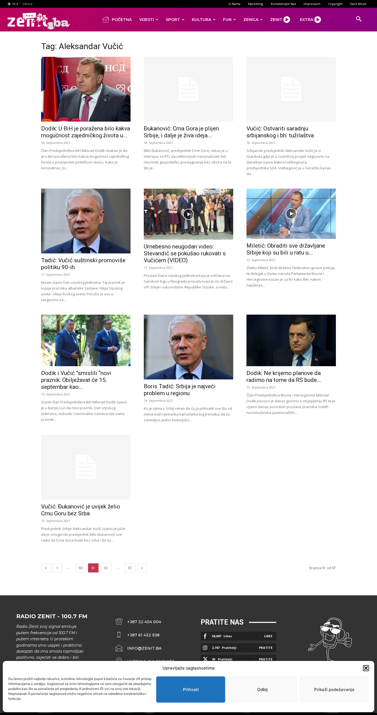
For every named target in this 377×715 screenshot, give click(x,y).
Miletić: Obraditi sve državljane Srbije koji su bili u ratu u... (285, 249)
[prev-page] (46, 567)
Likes (268, 636)
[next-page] (142, 567)
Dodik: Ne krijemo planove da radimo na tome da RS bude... (283, 376)
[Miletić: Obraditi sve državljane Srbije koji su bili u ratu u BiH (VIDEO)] (291, 214)
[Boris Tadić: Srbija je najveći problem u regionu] (188, 347)
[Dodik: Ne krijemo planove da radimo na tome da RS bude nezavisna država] (291, 340)
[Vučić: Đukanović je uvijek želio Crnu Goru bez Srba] (86, 467)
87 (130, 568)
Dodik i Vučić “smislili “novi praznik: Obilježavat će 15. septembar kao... (76, 380)
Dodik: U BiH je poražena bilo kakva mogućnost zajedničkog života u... (85, 132)
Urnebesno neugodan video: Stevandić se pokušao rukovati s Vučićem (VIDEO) (185, 253)
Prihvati (191, 689)
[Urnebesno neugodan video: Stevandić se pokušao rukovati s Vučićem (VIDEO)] (188, 214)
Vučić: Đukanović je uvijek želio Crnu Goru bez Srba (80, 510)
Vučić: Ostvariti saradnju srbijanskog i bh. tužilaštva (280, 132)
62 (106, 568)
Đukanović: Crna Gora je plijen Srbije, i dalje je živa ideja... (181, 132)
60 (81, 568)
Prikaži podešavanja (334, 689)
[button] (366, 668)
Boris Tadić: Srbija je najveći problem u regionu (180, 390)
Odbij (262, 689)
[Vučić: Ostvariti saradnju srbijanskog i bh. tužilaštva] (291, 89)
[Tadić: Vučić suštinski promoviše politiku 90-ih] (86, 221)
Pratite (265, 648)
